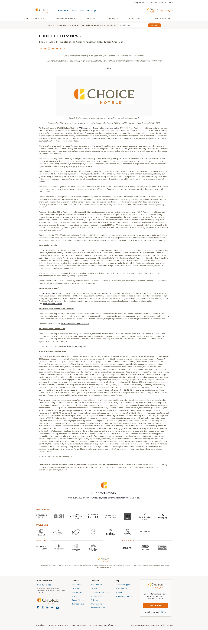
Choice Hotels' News (64, 18)
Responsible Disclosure (125, 596)
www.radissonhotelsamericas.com (75, 323)
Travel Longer (42, 541)
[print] (41, 48)
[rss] (53, 48)
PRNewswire (84, 128)
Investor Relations (162, 18)
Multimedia (113, 18)
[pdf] (49, 48)
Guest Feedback (122, 588)
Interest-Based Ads (79, 625)
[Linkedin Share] (57, 48)
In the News (91, 18)
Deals (82, 10)
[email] (45, 48)
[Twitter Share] (64, 48)
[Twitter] (52, 608)
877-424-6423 (44, 584)
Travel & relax (42, 525)
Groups (74, 10)
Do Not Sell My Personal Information (103, 625)
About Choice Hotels (33, 18)
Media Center (96, 596)
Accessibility (163, 3)
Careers (94, 588)
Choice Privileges (78, 600)
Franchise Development (100, 592)
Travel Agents (96, 604)
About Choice (96, 584)
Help (171, 3)
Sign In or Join (167, 10)
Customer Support (123, 584)
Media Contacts (136, 18)
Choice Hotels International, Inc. (106, 128)
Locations (153, 3)
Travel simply (128, 541)
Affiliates (94, 600)
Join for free (155, 605)
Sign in (163, 612)
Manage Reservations (140, 3)
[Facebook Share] (60, 48)
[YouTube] (58, 609)
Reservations (77, 592)
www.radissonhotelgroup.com (73, 346)
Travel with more (43, 509)
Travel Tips (91, 10)
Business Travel (78, 604)
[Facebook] (38, 608)
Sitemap (119, 592)
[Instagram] (43, 608)
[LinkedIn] (47, 608)
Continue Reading (104, 68)
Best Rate (76, 596)
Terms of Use (40, 625)
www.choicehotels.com (52, 303)
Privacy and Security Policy (58, 625)
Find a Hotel (63, 10)
